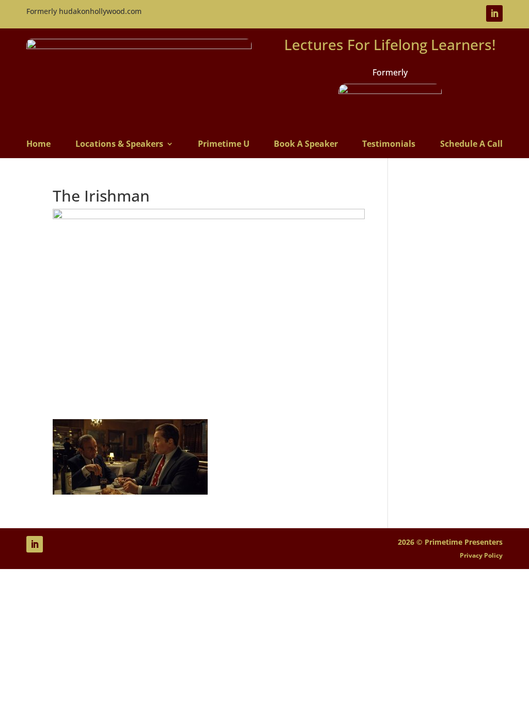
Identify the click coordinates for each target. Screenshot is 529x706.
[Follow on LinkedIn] (494, 13)
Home (38, 144)
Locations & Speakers (119, 144)
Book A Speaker (306, 144)
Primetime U (224, 144)
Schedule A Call (471, 144)
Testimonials (388, 144)
